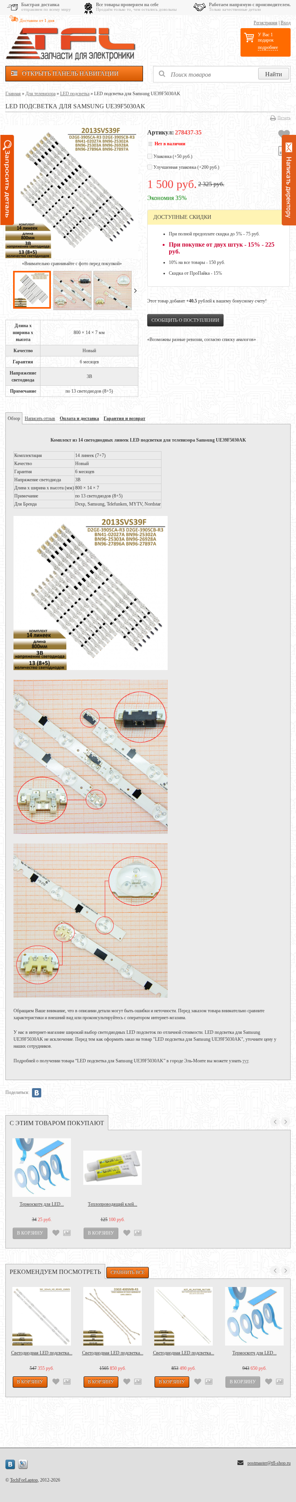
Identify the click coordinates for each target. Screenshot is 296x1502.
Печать (284, 117)
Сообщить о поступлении (185, 320)
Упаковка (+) (172, 156)
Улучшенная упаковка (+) (185, 167)
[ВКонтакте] (36, 1092)
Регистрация (266, 22)
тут (245, 1060)
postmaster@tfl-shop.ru (269, 1463)
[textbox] (222, 74)
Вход (286, 22)
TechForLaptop (24, 1480)
